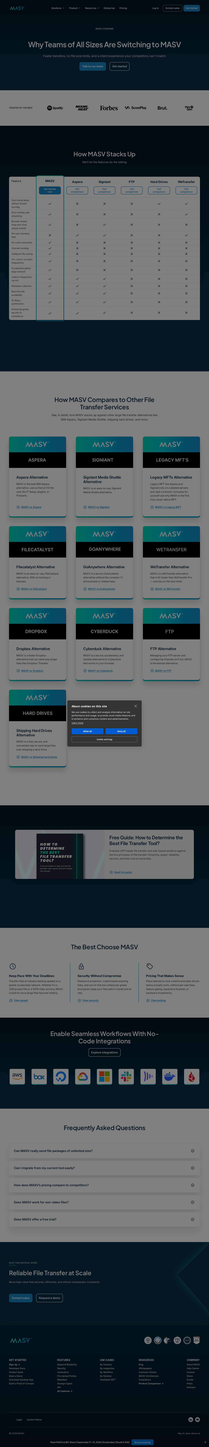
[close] (135, 705)
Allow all (87, 731)
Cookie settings (104, 739)
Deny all (121, 731)
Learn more (77, 722)
